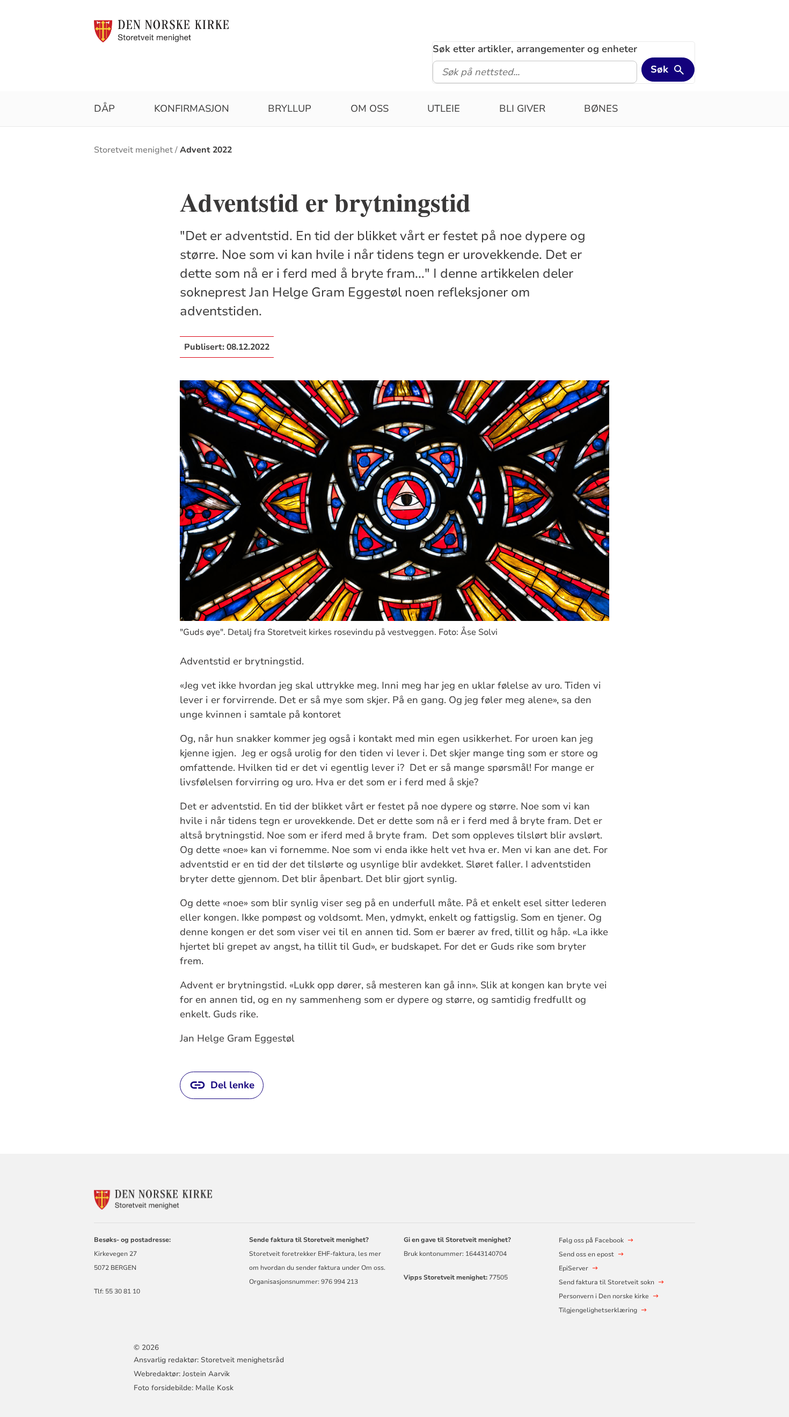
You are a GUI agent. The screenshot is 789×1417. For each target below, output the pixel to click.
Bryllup (289, 108)
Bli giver (522, 108)
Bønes (601, 108)
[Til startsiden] (161, 30)
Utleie (443, 108)
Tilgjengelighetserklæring (598, 1310)
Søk (659, 69)
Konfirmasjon (191, 108)
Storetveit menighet (133, 150)
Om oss (369, 108)
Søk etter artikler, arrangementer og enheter (535, 48)
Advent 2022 (206, 150)
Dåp (104, 108)
